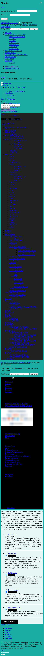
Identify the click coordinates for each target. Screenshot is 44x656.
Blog (7, 438)
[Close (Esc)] (2, 652)
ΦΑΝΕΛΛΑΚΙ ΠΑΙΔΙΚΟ (22, 249)
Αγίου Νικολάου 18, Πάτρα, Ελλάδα (18, 406)
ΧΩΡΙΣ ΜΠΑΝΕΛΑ (21, 287)
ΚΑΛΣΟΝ (8, 299)
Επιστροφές (9, 454)
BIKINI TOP (18, 168)
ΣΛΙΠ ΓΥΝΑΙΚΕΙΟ (16, 271)
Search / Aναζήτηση (8, 99)
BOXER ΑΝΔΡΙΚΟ (16, 237)
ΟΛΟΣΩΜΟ (18, 148)
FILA (11, 190)
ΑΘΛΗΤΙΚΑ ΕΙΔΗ (11, 293)
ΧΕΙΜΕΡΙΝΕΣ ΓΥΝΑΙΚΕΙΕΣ (24, 345)
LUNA (11, 206)
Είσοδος (4, 19)
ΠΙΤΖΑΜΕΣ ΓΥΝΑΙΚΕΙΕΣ (19, 327)
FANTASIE (13, 188)
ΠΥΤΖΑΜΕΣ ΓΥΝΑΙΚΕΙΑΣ (19, 339)
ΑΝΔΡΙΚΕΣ (13, 319)
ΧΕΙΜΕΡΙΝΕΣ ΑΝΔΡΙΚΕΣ (23, 337)
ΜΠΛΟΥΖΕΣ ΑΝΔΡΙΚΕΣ (18, 355)
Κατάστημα (16, 363)
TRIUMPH (13, 225)
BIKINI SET (18, 144)
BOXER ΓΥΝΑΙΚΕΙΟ (16, 241)
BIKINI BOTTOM (20, 166)
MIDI (15, 275)
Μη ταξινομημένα (14, 607)
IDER (11, 198)
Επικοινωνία (10, 436)
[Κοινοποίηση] (4, 652)
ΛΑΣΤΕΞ (12, 263)
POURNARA (13, 216)
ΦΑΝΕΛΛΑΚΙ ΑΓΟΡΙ (26, 253)
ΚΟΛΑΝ (8, 311)
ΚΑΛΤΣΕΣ (9, 301)
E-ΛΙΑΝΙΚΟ (9, 59)
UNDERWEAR (14, 43)
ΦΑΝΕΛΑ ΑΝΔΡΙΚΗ (17, 289)
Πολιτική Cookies (11, 450)
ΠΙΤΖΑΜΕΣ (9, 325)
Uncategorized (10, 130)
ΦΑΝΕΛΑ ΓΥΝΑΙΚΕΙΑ (17, 291)
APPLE (11, 158)
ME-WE (12, 208)
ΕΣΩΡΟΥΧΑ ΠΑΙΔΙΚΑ (17, 247)
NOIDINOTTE (14, 212)
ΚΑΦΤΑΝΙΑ (13, 134)
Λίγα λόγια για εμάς (12, 434)
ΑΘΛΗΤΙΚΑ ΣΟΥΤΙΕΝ (17, 295)
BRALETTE (13, 243)
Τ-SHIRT (12, 41)
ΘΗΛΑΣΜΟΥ (18, 283)
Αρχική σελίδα (6, 363)
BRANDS (12, 39)
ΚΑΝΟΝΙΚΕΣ (14, 305)
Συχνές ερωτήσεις (12, 458)
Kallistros (10, 508)
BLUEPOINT (13, 174)
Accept (3, 650)
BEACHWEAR (14, 49)
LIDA (28, 363)
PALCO (11, 214)
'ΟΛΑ (7, 128)
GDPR (7, 448)
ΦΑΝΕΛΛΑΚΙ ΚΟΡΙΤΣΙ (26, 255)
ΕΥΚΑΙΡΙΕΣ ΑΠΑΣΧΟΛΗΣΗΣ (16, 55)
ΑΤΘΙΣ (11, 229)
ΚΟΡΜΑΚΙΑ (13, 261)
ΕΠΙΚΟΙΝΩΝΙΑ (10, 57)
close (3, 7)
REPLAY (12, 219)
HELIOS (12, 196)
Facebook (9, 476)
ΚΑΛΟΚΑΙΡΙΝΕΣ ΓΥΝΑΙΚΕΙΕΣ (25, 329)
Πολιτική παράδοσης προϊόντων (17, 456)
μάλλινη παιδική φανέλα (27, 251)
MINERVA (13, 210)
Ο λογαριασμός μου (12, 462)
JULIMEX (12, 204)
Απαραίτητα (12, 534)
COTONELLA (13, 182)
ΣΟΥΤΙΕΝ (13, 47)
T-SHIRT (8, 233)
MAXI (16, 273)
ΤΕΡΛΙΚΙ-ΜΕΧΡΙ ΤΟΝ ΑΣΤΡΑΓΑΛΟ (22, 307)
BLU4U (11, 164)
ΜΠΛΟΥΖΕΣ (10, 317)
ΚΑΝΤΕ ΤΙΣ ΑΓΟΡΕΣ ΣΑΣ (15, 35)
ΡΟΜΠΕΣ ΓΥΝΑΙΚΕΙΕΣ (18, 351)
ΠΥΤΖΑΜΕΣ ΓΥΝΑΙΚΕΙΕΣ (19, 343)
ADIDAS (12, 156)
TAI (19, 142)
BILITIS (12, 160)
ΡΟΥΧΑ (8, 353)
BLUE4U (12, 172)
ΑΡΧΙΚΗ (8, 33)
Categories (5, 124)
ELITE (11, 186)
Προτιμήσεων (13, 590)
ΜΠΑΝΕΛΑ (18, 285)
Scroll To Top (6, 625)
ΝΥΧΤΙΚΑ (9, 323)
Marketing (12, 553)
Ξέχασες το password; (9, 23)
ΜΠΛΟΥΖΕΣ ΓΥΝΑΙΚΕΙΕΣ (19, 357)
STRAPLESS (18, 279)
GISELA (12, 194)
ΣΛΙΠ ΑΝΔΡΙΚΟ (15, 267)
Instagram (9, 474)
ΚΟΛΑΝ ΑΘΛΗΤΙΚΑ (17, 297)
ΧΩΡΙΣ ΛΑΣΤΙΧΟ (15, 309)
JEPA (11, 202)
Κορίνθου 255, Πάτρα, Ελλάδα (16, 404)
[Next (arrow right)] (4, 654)
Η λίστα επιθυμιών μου (13, 464)
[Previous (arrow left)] (2, 654)
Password (5, 15)
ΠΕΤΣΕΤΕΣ (13, 152)
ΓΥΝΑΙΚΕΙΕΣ (14, 321)
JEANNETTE (13, 200)
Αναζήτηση (5, 29)
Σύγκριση (8, 466)
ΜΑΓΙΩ (7, 315)
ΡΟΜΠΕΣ (8, 349)
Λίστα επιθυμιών (11, 67)
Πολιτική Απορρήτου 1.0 (14, 452)
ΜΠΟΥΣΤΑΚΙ (14, 265)
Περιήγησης (12, 573)
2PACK (16, 239)
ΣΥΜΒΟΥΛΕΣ (10, 53)
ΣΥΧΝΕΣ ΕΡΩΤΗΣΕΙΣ (13, 51)
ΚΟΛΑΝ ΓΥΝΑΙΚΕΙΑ (17, 259)
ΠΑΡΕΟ (12, 150)
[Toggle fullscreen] (6, 652)
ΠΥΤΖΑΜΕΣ (14, 45)
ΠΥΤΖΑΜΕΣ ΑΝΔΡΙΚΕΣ (18, 333)
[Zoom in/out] (8, 652)
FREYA (11, 192)
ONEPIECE (17, 170)
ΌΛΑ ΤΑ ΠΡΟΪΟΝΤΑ (17, 37)
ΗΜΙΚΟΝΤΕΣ (14, 303)
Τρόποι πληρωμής (12, 460)
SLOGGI (12, 223)
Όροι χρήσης (10, 446)
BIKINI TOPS (18, 146)
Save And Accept (9, 621)
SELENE (12, 221)
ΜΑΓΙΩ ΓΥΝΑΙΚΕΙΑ (16, 138)
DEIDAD (12, 184)
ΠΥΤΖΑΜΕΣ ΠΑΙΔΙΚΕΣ (18, 347)
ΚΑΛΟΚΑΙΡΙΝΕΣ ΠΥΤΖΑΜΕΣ (25, 335)
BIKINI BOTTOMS (20, 140)
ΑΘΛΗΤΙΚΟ (18, 281)
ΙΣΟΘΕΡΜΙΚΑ (14, 257)
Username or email (9, 11)
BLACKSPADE (14, 162)
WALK (11, 227)
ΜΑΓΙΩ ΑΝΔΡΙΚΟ (16, 136)
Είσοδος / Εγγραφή (12, 69)
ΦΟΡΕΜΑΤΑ (10, 359)
